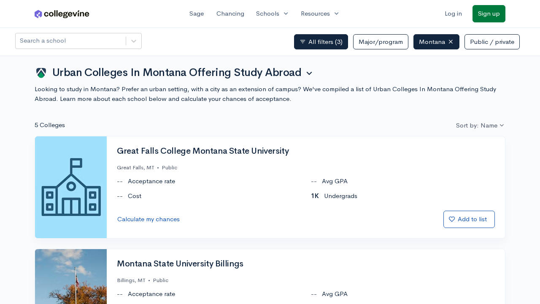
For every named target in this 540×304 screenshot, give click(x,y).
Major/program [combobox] (381, 42)
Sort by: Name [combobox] (476, 125)
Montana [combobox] (432, 42)
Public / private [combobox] (492, 42)
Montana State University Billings (180, 264)
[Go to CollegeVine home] (62, 14)
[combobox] (21, 41)
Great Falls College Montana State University (203, 151)
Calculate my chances (148, 219)
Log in (453, 13)
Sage (196, 13)
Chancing (230, 13)
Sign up (489, 13)
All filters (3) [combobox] (321, 42)
